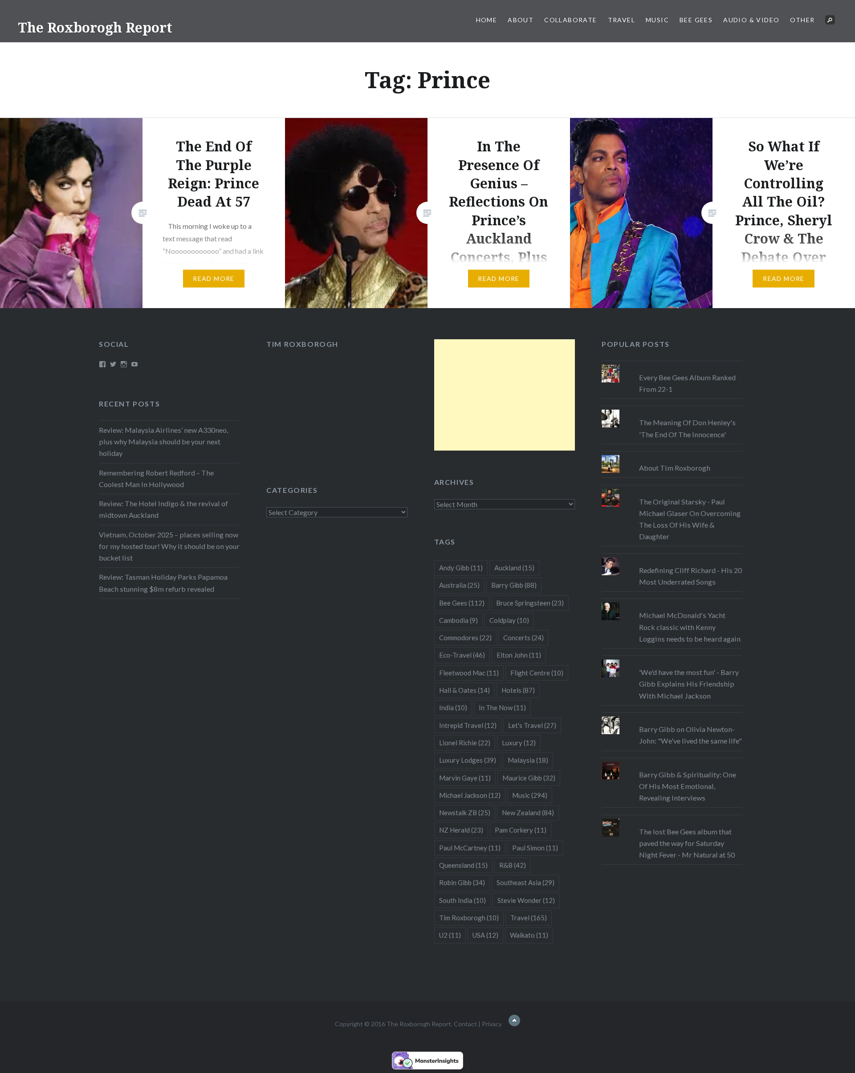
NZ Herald (461, 830)
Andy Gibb (461, 568)
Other (802, 20)
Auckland (514, 568)
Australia (459, 585)
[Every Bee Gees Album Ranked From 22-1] (672, 364)
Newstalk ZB (464, 813)
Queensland (463, 865)
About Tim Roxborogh (674, 467)
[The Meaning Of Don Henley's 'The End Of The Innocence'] (672, 409)
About (520, 20)
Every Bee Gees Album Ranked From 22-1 (687, 383)
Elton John (519, 655)
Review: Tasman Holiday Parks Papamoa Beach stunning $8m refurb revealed (163, 583)
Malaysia (528, 760)
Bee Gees (696, 20)
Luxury (519, 743)
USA (485, 935)
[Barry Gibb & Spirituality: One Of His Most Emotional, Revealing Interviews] (672, 761)
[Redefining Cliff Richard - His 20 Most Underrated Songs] (672, 557)
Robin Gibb (462, 882)
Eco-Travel (462, 655)
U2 (450, 935)
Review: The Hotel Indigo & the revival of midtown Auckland (163, 509)
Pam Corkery (520, 830)
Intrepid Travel (468, 725)
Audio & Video (751, 20)
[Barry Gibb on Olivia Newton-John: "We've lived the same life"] (672, 716)
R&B (512, 865)
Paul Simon (535, 848)
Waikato (529, 935)
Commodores (465, 638)
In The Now (502, 707)
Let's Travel (532, 725)
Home (486, 20)
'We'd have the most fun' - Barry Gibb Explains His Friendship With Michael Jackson (689, 683)
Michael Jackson (470, 795)
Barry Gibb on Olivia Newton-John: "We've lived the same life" (690, 735)
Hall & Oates (464, 690)
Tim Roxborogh (302, 344)
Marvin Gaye (465, 778)
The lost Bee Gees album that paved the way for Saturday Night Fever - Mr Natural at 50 (687, 843)
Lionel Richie (464, 743)
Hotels (518, 690)
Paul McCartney (470, 848)
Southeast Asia (525, 882)
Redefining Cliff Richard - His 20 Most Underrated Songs (690, 576)
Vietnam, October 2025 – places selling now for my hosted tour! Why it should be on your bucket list (169, 546)
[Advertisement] (504, 395)
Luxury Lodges (467, 760)
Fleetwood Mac (469, 673)
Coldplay (509, 620)
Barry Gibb (514, 585)
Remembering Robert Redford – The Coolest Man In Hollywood (156, 478)
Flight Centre (536, 673)
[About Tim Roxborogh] (672, 455)
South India (462, 900)
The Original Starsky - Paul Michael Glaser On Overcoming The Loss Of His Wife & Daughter (690, 519)
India (453, 707)
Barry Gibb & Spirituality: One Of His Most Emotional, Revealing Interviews (687, 786)
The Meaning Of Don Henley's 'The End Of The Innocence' (687, 428)
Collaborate (570, 20)
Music (657, 20)
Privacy (492, 1024)
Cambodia (458, 620)
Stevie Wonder (526, 900)
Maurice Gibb (528, 778)
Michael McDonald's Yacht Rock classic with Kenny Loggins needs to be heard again (690, 626)
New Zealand (528, 813)
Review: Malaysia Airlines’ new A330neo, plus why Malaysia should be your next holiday (163, 441)
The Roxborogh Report (95, 27)
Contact (465, 1024)
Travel (621, 20)
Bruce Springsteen (530, 603)
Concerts (523, 638)
